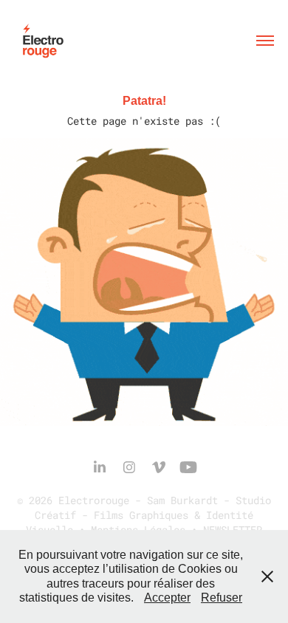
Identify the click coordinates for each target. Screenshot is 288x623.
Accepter (167, 597)
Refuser (221, 597)
